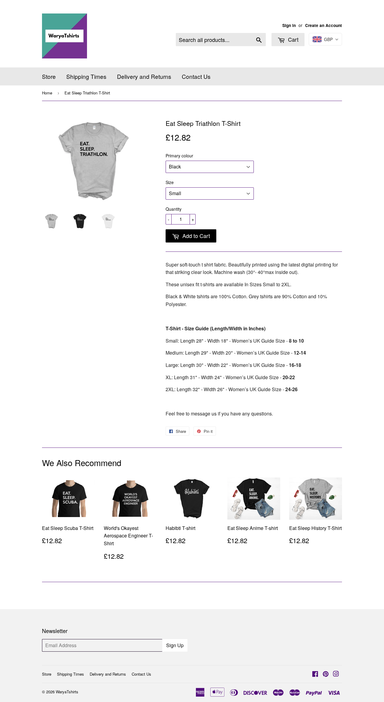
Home (47, 93)
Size (170, 182)
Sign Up (175, 645)
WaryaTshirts (67, 692)
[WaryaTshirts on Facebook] (315, 674)
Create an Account (323, 25)
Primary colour (179, 156)
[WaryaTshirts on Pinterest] (325, 674)
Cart (292, 39)
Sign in (289, 25)
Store (49, 76)
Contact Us (196, 76)
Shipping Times (86, 76)
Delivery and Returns (144, 76)
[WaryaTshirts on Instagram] (336, 674)
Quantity (174, 209)
